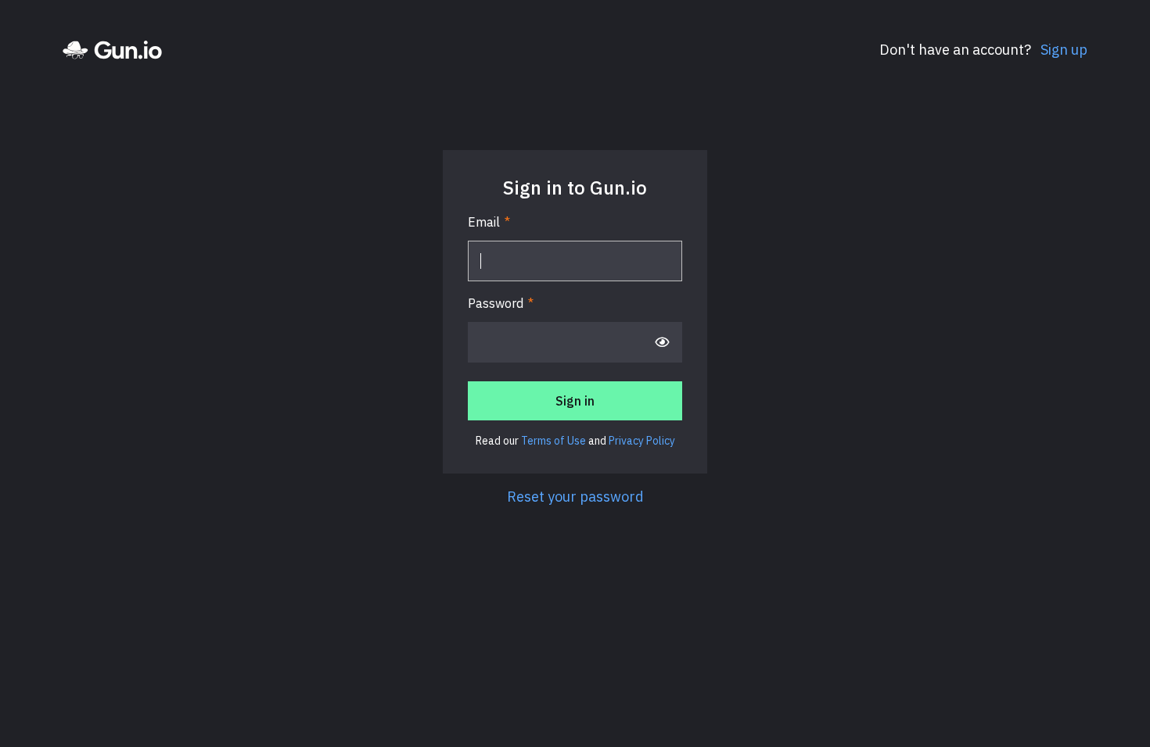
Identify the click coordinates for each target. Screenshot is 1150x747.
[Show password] (661, 342)
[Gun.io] (113, 50)
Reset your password (575, 497)
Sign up (1062, 50)
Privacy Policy (642, 441)
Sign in (575, 401)
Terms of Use (553, 441)
